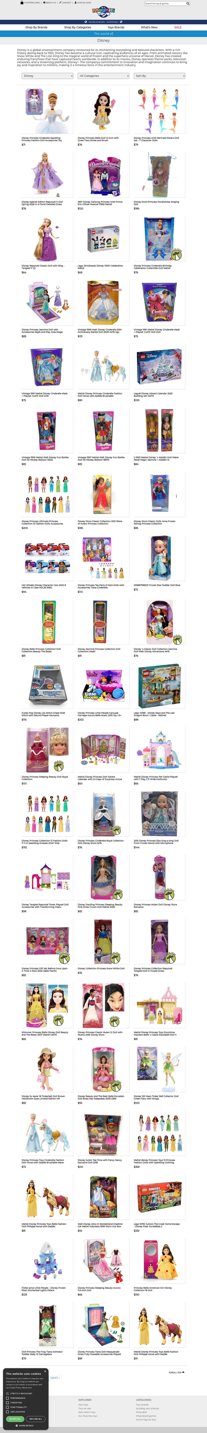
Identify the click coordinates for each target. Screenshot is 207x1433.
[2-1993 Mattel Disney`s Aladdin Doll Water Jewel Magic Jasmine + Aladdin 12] (159, 430)
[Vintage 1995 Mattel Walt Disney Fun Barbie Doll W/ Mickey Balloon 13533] (47, 430)
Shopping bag (32, 2)
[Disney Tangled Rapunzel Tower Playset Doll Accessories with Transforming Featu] (47, 877)
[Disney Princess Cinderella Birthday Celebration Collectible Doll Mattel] (159, 238)
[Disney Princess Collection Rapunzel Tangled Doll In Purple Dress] (159, 941)
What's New (149, 27)
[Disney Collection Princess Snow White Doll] (103, 941)
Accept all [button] (15, 1419)
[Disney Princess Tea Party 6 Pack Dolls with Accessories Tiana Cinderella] (103, 558)
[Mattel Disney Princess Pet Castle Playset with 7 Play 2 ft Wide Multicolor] (159, 750)
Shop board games (146, 1416)
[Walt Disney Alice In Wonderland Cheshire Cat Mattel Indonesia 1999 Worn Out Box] (103, 1197)
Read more (27, 1387)
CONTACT (66, 2)
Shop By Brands (36, 27)
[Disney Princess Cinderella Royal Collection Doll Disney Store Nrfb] (103, 813)
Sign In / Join (84, 2)
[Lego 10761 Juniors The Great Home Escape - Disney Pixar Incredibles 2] (159, 1197)
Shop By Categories (77, 27)
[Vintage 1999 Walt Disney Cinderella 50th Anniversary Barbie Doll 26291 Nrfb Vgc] (103, 302)
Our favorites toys (87, 1416)
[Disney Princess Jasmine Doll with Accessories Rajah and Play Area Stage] (47, 302)
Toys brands (142, 1404)
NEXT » (55, 1378)
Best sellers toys (86, 1412)
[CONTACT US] (60, 2)
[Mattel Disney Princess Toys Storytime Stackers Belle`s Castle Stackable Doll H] (159, 1005)
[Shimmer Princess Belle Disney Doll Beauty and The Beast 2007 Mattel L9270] (47, 1005)
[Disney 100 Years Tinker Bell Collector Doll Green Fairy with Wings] (159, 1069)
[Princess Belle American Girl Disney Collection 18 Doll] (159, 1261)
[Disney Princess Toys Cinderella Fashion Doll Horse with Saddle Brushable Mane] (47, 1133)
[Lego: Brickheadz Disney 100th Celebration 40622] (103, 238)
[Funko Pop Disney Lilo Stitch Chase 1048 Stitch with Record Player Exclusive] (47, 686)
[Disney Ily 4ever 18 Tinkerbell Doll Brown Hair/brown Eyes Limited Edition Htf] (47, 1069)
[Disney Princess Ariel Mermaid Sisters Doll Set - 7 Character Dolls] (159, 111)
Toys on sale (84, 1408)
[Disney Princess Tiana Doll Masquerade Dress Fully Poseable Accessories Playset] (103, 1324)
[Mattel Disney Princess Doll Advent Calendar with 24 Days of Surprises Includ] (103, 750)
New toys (83, 1404)
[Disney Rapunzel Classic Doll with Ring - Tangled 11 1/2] (47, 238)
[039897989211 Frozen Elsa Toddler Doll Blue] (159, 558)
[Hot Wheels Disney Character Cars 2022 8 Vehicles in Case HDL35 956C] (47, 558)
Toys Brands (116, 27)
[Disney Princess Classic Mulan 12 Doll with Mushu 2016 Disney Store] (103, 1005)
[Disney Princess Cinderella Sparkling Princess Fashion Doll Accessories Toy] (47, 111)
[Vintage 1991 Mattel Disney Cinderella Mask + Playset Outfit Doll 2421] (159, 302)
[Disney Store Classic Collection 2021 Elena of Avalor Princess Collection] (103, 494)
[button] (25, 1425)
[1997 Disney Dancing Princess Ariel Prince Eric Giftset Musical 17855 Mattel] (103, 175)
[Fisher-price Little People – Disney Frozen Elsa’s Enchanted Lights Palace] (47, 1261)
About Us (51, 2)
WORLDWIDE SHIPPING (103, 22)
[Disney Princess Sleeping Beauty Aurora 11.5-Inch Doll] (103, 1261)
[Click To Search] (188, 3)
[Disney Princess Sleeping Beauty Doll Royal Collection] (47, 750)
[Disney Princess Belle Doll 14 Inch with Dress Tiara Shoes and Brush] (103, 111)
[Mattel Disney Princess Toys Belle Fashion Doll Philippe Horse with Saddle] (47, 1197)
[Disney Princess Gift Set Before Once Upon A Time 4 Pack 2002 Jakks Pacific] (47, 941)
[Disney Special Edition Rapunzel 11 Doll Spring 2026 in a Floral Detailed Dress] (47, 175)
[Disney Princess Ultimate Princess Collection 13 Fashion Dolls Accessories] (47, 494)
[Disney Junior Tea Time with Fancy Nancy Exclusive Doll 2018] (103, 1133)
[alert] (25, 1399)
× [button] (45, 1371)
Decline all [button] (36, 1419)
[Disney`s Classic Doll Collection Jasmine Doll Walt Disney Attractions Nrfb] (159, 622)
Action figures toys (146, 1419)
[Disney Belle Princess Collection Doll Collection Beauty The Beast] (47, 622)
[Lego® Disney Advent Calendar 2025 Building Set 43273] (159, 366)
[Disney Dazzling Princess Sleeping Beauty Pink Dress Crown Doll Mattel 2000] (103, 877)
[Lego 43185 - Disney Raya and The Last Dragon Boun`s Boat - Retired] (159, 686)
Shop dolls (141, 1412)
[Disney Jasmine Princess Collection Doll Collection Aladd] (103, 622)
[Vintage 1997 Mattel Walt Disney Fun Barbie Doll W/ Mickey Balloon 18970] (103, 430)
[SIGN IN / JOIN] (76, 2)
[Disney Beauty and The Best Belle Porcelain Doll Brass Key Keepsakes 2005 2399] (103, 1069)
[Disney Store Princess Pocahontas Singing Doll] (159, 175)
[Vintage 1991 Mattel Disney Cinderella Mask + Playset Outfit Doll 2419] (47, 366)
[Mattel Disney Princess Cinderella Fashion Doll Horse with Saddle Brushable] (103, 366)
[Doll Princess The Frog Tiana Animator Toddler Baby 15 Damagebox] (47, 1324)
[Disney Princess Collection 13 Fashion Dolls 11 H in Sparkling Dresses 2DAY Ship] (47, 813)
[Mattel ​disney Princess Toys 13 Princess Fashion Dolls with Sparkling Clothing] (159, 1133)
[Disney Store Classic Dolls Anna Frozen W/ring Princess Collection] (159, 494)
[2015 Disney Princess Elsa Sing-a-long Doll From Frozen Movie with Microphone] (159, 813)
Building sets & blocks (147, 1408)
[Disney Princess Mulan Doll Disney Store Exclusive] (159, 877)
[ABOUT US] (44, 2)
